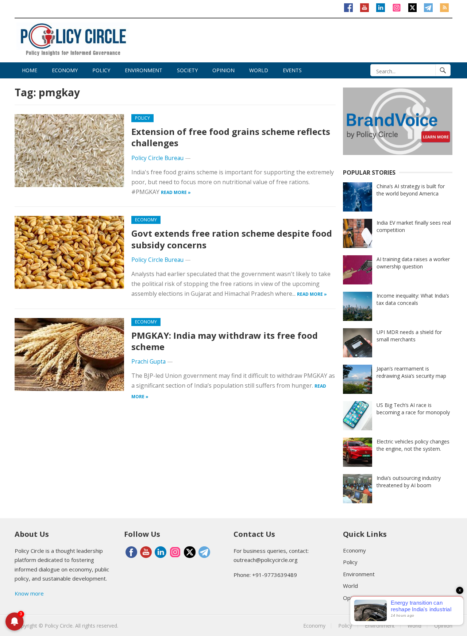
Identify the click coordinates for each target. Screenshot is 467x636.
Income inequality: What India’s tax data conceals (413, 299)
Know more (29, 593)
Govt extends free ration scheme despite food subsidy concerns (231, 239)
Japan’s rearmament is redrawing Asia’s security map (411, 372)
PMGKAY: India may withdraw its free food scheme (224, 341)
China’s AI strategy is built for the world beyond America (411, 190)
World (258, 70)
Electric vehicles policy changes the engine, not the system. (413, 445)
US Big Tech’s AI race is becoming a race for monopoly (413, 409)
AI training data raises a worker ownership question (413, 263)
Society (187, 70)
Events (292, 70)
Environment (143, 70)
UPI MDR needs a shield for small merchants (409, 336)
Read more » (176, 192)
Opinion (223, 70)
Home (29, 70)
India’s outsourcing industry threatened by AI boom (409, 481)
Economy (65, 70)
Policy (101, 70)
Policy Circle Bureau (157, 158)
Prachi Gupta (148, 361)
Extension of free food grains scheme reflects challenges (230, 137)
